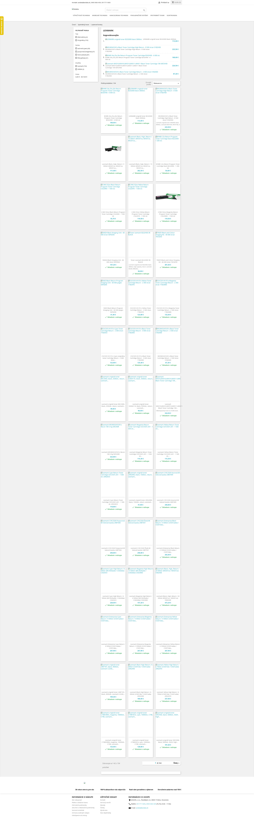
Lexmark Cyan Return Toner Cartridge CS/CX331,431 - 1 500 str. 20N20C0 (113, 502)
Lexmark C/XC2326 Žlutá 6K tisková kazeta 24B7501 (140, 549)
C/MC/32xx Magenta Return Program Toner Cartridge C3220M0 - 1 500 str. (168, 214)
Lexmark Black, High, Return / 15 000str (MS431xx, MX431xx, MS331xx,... (140, 166)
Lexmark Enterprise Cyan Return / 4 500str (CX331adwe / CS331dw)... (113, 646)
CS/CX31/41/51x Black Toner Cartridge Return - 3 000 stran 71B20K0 (140, 358)
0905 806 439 (96, 2)
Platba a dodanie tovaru (80, 802)
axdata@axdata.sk (84, 2)
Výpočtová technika (81, 15)
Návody (102, 805)
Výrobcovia (103, 810)
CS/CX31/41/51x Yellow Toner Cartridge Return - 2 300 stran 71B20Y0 (140, 310)
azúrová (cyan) (84, 48)
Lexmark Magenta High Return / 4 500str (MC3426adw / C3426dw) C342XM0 (140, 598)
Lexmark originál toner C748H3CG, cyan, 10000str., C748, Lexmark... (140, 742)
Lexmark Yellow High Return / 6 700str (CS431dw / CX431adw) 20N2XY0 (168, 694)
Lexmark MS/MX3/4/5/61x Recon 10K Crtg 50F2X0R (113, 453)
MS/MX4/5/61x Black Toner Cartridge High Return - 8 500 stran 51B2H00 (168, 118)
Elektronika (172, 15)
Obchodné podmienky (79, 805)
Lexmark (82, 66)
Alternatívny (83, 37)
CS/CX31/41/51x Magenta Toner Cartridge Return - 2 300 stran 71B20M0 (168, 310)
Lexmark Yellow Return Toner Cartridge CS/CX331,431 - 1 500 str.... (168, 454)
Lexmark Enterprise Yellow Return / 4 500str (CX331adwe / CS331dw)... (168, 646)
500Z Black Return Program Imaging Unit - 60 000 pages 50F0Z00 (113, 310)
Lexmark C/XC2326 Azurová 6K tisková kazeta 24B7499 (168, 501)
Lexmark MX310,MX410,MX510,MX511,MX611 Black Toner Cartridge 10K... (169, 406)
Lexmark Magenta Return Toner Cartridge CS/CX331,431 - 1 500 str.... (140, 454)
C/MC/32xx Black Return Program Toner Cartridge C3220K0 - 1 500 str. (113, 214)
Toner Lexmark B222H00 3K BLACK (140, 261)
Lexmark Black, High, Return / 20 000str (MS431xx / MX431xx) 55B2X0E (167, 598)
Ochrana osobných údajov (80, 813)
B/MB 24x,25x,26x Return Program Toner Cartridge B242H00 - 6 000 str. (113, 118)
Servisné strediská (78, 810)
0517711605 (106, 2)
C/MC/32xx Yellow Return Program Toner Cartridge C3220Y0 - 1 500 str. (141, 214)
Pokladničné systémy (139, 15)
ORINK (81, 69)
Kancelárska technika (119, 15)
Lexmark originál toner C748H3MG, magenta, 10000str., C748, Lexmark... (113, 742)
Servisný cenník (105, 802)
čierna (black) (83, 55)
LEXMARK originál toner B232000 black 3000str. (159, 39)
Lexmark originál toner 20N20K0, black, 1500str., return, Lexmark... (140, 501)
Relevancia (166, 83)
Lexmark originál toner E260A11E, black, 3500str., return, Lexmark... (140, 406)
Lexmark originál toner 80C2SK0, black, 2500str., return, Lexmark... (113, 405)
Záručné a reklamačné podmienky (83, 808)
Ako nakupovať (77, 800)
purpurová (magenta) (86, 52)
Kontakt (102, 800)
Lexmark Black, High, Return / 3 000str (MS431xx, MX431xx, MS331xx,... (113, 166)
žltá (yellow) (83, 58)
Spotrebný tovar (157, 15)
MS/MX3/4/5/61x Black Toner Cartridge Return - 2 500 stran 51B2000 (167, 358)
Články (102, 808)
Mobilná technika (99, 15)
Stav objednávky (105, 813)
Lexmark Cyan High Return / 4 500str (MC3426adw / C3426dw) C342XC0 (113, 598)
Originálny (83, 40)
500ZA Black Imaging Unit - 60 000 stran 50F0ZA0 (113, 261)
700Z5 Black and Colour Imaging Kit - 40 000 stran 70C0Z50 (167, 261)
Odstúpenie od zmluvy (79, 815)
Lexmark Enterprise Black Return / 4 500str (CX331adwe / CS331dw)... (167, 550)
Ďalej (177, 763)
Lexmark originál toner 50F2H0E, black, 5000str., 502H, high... (167, 741)
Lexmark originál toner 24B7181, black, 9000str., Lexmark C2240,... (113, 693)
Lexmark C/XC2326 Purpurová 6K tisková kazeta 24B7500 (113, 549)
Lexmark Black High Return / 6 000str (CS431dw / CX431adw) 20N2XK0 (140, 694)
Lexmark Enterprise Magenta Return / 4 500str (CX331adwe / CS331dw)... (140, 646)
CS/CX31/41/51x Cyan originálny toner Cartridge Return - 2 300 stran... (113, 358)
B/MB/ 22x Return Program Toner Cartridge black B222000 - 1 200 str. (168, 166)
